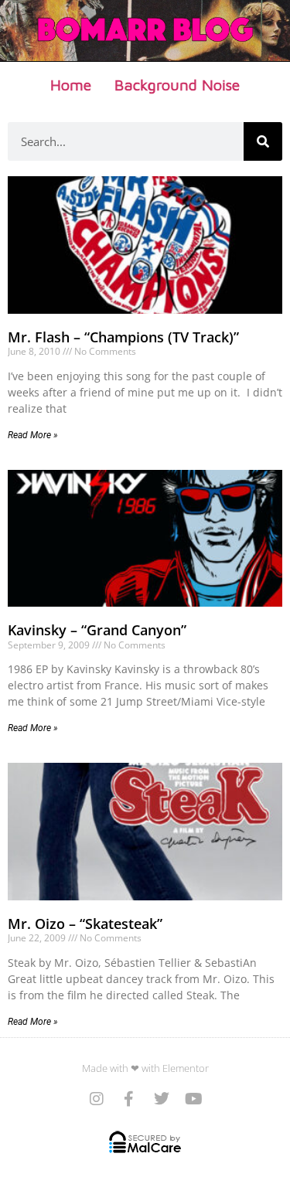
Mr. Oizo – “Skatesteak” (85, 923)
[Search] (263, 141)
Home (70, 85)
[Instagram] (96, 1099)
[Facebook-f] (129, 1099)
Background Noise (177, 85)
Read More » (33, 435)
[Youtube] (194, 1099)
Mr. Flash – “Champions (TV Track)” (123, 337)
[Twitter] (161, 1099)
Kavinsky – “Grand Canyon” (97, 630)
